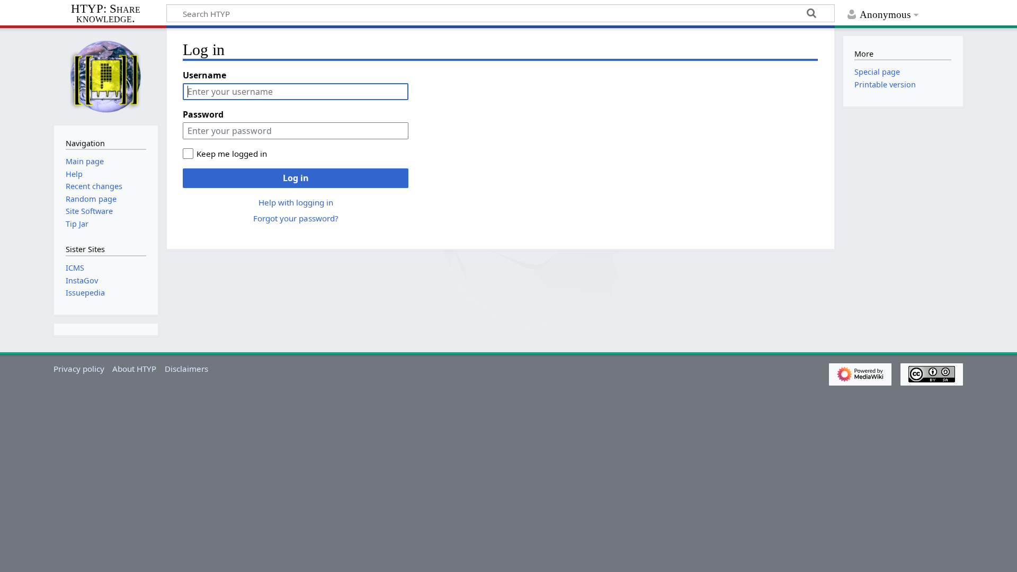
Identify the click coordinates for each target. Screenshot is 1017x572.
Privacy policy (78, 368)
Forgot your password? (295, 218)
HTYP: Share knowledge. (105, 14)
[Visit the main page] (105, 76)
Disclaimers (186, 368)
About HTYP (134, 368)
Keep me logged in (232, 153)
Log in (296, 178)
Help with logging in (295, 202)
